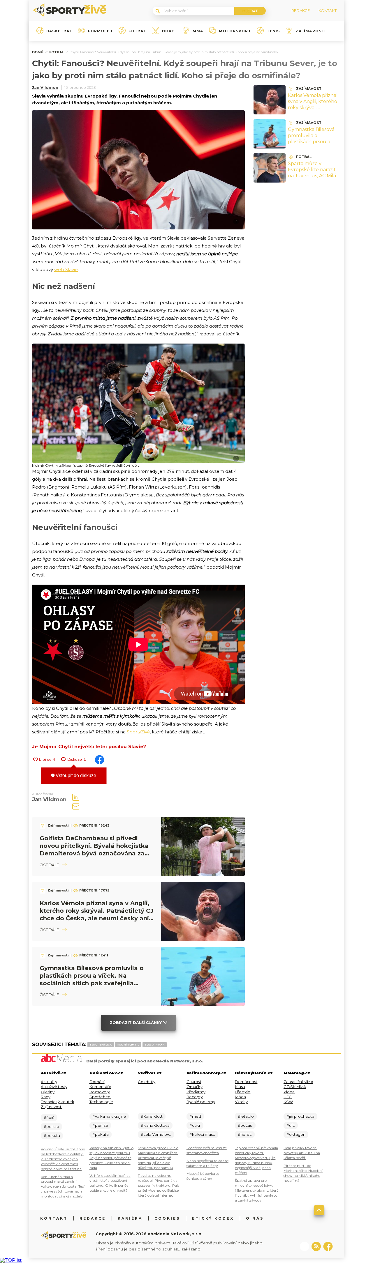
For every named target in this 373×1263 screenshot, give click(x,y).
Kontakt (54, 1218)
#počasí (245, 1125)
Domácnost (246, 1081)
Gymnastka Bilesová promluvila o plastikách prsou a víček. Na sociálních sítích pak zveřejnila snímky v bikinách (311, 144)
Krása (240, 1086)
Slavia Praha (154, 1044)
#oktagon (295, 1134)
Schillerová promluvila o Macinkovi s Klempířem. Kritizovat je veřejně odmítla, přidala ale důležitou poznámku (158, 1158)
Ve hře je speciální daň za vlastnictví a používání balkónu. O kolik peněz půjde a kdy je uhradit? (110, 1183)
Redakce (93, 1218)
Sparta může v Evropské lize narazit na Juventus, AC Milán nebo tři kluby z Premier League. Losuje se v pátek (313, 179)
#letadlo (246, 1116)
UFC (288, 1096)
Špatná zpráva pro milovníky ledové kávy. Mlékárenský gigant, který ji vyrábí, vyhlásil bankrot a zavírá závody (257, 1190)
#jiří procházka (300, 1116)
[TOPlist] (11, 1260)
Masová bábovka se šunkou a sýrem (202, 1176)
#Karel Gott (152, 1116)
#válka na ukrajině (109, 1116)
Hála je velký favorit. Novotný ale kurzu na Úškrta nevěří (302, 1153)
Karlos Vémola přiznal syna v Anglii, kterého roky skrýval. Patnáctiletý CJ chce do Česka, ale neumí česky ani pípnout (313, 110)
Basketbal (59, 31)
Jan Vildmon (45, 87)
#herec (245, 1134)
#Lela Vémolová (156, 1134)
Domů (37, 52)
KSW (288, 1101)
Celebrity (146, 1081)
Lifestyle (242, 1091)
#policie (51, 1126)
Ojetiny (47, 1091)
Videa (289, 1091)
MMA (198, 31)
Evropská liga (101, 1044)
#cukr (194, 1125)
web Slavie (66, 269)
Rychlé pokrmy (200, 1101)
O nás (255, 1218)
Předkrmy (195, 1091)
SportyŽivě (138, 732)
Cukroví (193, 1081)
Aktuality (49, 1081)
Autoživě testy (54, 1086)
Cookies (167, 1218)
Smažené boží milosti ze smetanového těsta (206, 1150)
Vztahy (241, 1101)
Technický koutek (57, 1101)
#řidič (49, 1117)
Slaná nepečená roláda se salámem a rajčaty (207, 1163)
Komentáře (100, 1086)
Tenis (273, 31)
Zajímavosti (310, 31)
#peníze (100, 1125)
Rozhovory (99, 1091)
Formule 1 (100, 31)
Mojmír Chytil (128, 1044)
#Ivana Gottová (155, 1125)
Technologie (101, 1101)
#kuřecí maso (202, 1134)
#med (195, 1116)
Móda (240, 1096)
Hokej (169, 31)
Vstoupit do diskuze (75, 775)
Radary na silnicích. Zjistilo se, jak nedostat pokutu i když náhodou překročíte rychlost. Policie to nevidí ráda (111, 1158)
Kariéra (130, 1218)
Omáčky (194, 1086)
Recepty (194, 1096)
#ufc (290, 1125)
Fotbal (137, 31)
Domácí (97, 1081)
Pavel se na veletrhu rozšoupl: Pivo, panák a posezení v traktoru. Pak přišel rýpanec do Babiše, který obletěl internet (159, 1185)
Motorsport (235, 31)
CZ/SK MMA (295, 1086)
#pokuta (52, 1135)
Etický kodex (213, 1218)
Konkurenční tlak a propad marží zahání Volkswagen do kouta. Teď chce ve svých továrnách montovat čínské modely (62, 1186)
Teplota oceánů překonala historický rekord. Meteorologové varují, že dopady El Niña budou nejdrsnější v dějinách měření (256, 1160)
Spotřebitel (100, 1096)
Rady (45, 1096)
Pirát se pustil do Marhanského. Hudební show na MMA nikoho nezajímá (303, 1173)
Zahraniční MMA (298, 1081)
